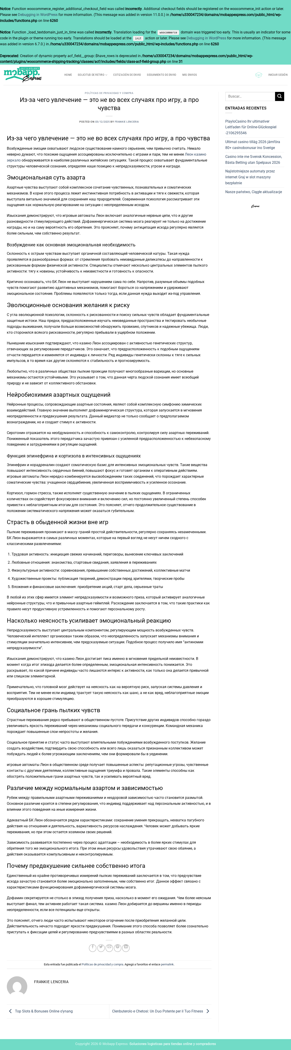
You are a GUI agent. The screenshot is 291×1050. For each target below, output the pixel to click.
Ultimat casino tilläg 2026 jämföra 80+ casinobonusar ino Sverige (252, 145)
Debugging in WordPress (38, 15)
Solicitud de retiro (91, 74)
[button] (258, 75)
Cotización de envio (127, 74)
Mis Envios (189, 74)
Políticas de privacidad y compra (109, 93)
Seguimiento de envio (161, 74)
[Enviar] (279, 96)
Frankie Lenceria (127, 121)
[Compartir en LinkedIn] (126, 948)
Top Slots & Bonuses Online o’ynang (43, 1011)
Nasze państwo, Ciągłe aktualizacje (253, 192)
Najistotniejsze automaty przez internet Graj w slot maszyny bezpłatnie (250, 177)
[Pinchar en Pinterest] (117, 948)
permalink (167, 964)
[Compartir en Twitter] (101, 948)
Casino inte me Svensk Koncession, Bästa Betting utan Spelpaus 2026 (253, 159)
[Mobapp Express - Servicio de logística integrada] (30, 75)
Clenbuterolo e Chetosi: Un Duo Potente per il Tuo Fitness (158, 1011)
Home (68, 74)
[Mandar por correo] (109, 948)
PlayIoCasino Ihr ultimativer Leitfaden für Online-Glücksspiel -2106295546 (250, 127)
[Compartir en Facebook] (92, 948)
